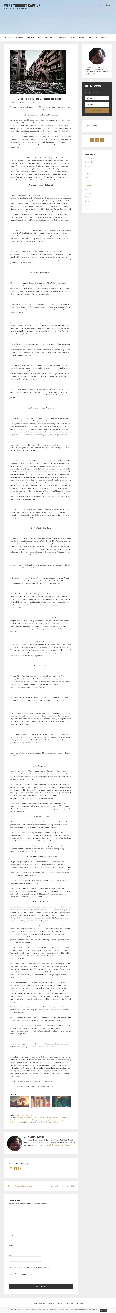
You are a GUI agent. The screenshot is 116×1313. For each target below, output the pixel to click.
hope (15, 1120)
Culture (87, 170)
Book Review (88, 158)
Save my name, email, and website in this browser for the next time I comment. (31, 1267)
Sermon (43, 1122)
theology (29, 1115)
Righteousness (14, 1122)
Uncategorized (89, 209)
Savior (32, 1122)
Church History (89, 162)
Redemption (59, 1120)
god (63, 1118)
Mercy (47, 1120)
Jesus (24, 1120)
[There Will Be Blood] (40, 1101)
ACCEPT (103, 1310)
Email (11, 1246)
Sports (87, 201)
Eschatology (88, 174)
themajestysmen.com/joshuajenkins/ (63, 1145)
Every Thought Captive (22, 5)
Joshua (28, 1120)
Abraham (22, 1118)
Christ (35, 1118)
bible (27, 1118)
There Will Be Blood (37, 1108)
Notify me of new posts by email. (18, 1281)
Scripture (38, 1122)
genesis (58, 1118)
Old (50, 1120)
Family (54, 1118)
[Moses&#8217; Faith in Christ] (19, 1101)
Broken (31, 1118)
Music (86, 189)
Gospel (66, 1118)
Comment (12, 1208)
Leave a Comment (37, 103)
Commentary (88, 166)
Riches (65, 1120)
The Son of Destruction (59, 1108)
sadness (22, 1122)
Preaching (24, 1115)
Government (88, 185)
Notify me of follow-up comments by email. (21, 1274)
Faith (18, 1115)
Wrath (57, 1122)
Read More (95, 74)
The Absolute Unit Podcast (38, 1142)
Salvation (27, 1122)
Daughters (41, 1118)
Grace (12, 1120)
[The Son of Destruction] (61, 1101)
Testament (52, 1122)
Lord (38, 1120)
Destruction (48, 1118)
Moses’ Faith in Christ (17, 1108)
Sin (47, 1122)
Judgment (33, 1120)
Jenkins (20, 1120)
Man (44, 1120)
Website (11, 1255)
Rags (53, 1120)
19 (19, 1118)
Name (11, 1236)
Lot (41, 1120)
